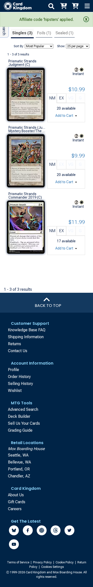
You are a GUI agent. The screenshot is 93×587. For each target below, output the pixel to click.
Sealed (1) (64, 33)
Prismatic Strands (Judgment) (26, 127)
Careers (15, 508)
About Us (16, 495)
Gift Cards (16, 502)
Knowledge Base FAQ (26, 330)
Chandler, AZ (19, 476)
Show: (61, 46)
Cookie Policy (65, 562)
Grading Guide (20, 430)
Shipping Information (26, 337)
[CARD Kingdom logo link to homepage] (15, 6)
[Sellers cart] (75, 6)
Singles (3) (22, 33)
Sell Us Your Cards (24, 423)
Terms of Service (18, 562)
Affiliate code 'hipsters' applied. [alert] (46, 19)
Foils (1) (44, 33)
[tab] (22, 34)
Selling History (20, 383)
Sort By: (19, 46)
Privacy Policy (43, 562)
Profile (13, 369)
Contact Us (17, 350)
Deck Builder (19, 416)
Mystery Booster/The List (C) (26, 131)
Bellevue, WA (19, 462)
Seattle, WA (18, 455)
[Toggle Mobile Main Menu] (87, 6)
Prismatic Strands (22, 61)
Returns (14, 343)
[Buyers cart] (63, 6)
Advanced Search (23, 409)
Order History (19, 376)
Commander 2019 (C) (25, 197)
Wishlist (15, 390)
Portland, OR (19, 469)
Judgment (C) (19, 65)
